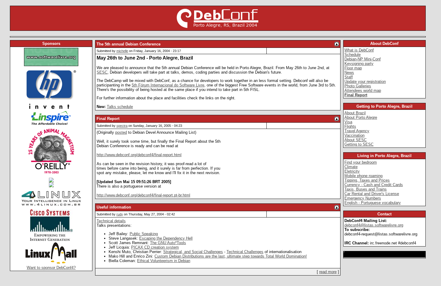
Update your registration (365, 81)
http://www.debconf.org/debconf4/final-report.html (139, 155)
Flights (350, 126)
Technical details (111, 221)
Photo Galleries (357, 86)
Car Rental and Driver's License (371, 193)
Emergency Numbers (362, 198)
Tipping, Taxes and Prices (367, 180)
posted (121, 132)
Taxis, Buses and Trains (365, 189)
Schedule (352, 54)
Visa (348, 122)
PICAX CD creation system (155, 247)
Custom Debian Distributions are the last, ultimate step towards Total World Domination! (230, 256)
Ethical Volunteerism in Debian (163, 260)
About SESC (355, 140)
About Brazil (355, 113)
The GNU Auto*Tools (168, 243)
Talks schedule (120, 106)
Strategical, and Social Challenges (193, 252)
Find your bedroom (360, 162)
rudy (119, 214)
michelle (122, 51)
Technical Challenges (244, 252)
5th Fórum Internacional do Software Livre (168, 85)
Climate (351, 167)
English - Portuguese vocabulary (372, 202)
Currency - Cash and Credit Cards (373, 184)
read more (328, 272)
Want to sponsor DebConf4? (51, 267)
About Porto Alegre (360, 117)
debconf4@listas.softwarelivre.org (373, 225)
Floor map (353, 68)
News (349, 72)
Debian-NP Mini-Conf (362, 59)
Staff (348, 77)
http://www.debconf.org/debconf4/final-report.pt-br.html (143, 195)
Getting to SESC (359, 144)
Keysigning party (359, 63)
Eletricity (352, 171)
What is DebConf (359, 50)
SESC (102, 72)
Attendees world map (362, 90)
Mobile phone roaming (363, 176)
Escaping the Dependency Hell (166, 238)
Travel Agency (356, 131)
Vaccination (354, 135)
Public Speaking (144, 234)
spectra (122, 125)
